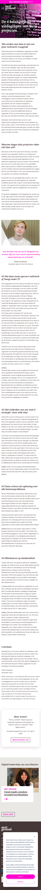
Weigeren (20, 882)
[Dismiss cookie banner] (34, 836)
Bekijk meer (8, 814)
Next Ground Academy (18, 2)
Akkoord (20, 876)
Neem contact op (20, 740)
